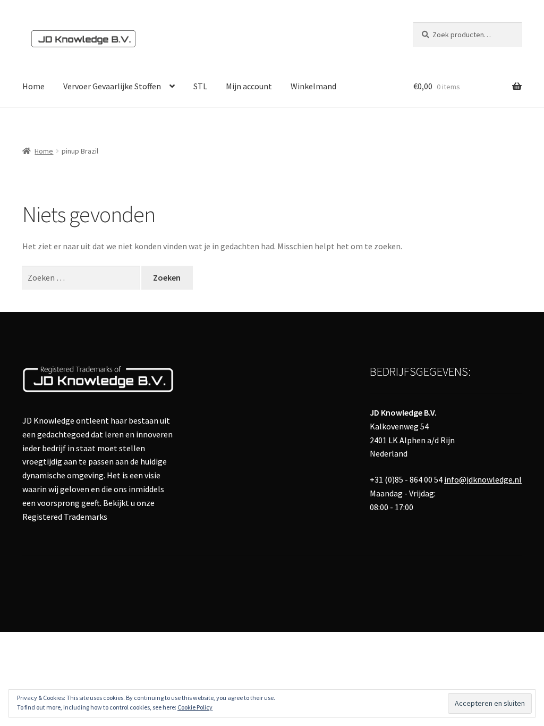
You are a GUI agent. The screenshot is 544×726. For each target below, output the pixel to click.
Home (33, 86)
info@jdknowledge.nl (483, 479)
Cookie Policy (194, 707)
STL (200, 86)
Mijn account (249, 86)
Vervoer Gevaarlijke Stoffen (112, 86)
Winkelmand (313, 86)
